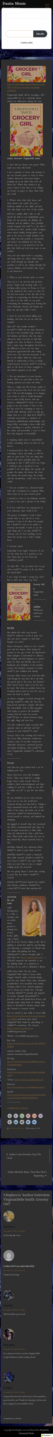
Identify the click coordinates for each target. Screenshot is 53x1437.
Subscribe (40, 33)
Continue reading (26, 42)
